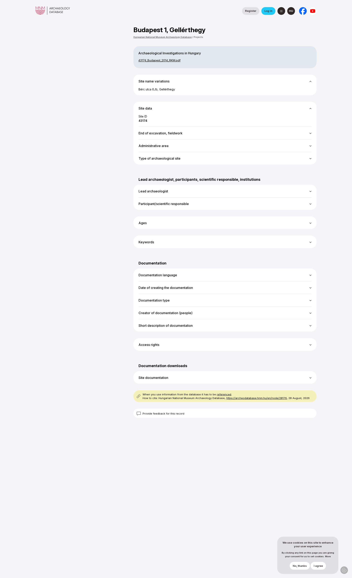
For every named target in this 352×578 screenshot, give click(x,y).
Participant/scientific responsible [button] (164, 204)
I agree (318, 566)
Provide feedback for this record (163, 413)
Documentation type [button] (154, 300)
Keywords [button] (146, 242)
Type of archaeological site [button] (159, 158)
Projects (198, 37)
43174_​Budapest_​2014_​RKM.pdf (159, 60)
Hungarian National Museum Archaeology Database (162, 37)
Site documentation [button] (153, 378)
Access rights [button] (149, 345)
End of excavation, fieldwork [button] (161, 133)
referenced (224, 394)
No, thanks (300, 566)
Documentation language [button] (158, 275)
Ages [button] (143, 223)
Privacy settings (344, 570)
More (328, 556)
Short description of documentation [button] (166, 326)
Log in (268, 10)
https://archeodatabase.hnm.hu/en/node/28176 (256, 398)
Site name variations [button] (154, 81)
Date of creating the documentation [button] (166, 288)
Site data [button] (145, 108)
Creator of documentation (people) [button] (165, 313)
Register (250, 10)
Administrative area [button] (153, 146)
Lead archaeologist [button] (153, 191)
